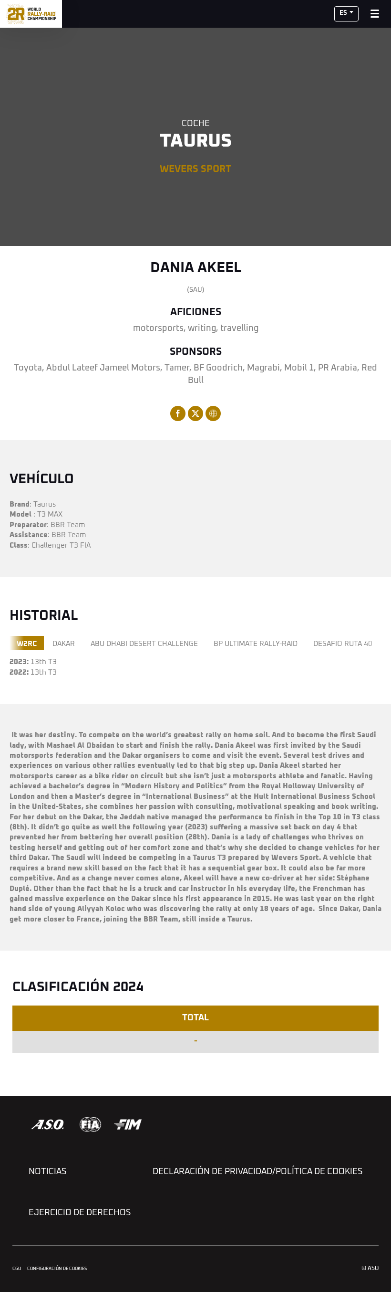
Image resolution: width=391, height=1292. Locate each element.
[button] (346, 13)
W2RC (27, 643)
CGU (16, 1269)
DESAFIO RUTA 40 (342, 643)
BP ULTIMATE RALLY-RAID (256, 643)
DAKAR (63, 643)
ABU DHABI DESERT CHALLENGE (144, 643)
